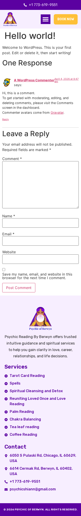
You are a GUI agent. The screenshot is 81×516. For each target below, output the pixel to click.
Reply (5, 119)
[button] (46, 19)
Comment (12, 158)
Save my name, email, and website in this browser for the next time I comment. (37, 276)
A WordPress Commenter (34, 80)
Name (8, 216)
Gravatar (57, 112)
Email (8, 234)
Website (9, 252)
